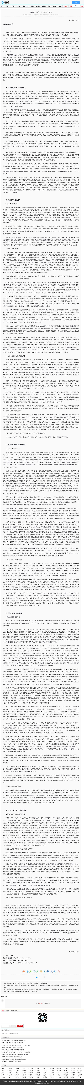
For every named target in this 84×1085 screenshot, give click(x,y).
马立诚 (17, 1070)
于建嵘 (73, 1068)
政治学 (18, 6)
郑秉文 (45, 1077)
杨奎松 (73, 1070)
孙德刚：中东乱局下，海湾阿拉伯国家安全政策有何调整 (16, 1045)
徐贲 (3, 1070)
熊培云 (80, 1073)
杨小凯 (17, 1077)
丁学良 (31, 1068)
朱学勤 (31, 1077)
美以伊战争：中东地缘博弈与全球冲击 (11, 1061)
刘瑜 (58, 1075)
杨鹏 (10, 1073)
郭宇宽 (10, 1070)
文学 (49, 6)
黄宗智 (66, 1068)
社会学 (32, 6)
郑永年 (17, 1068)
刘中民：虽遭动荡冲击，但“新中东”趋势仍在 (13, 1050)
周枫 (31, 1075)
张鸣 (65, 1070)
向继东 (38, 1070)
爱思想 (5, 2)
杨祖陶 (24, 1070)
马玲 (44, 1073)
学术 (8, 960)
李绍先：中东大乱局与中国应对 (10, 1033)
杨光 (79, 1077)
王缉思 (24, 1073)
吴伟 (44, 1075)
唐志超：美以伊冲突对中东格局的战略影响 (12, 1047)
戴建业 (52, 1070)
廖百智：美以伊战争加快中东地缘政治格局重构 (14, 1059)
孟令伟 (17, 1075)
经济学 (12, 6)
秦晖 (3, 1068)
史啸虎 (73, 1073)
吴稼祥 (80, 1075)
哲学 (60, 6)
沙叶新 (52, 1075)
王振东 (52, 1073)
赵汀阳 (45, 1070)
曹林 (38, 1068)
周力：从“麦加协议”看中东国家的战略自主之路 (13, 1040)
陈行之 (10, 1068)
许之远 (3, 1077)
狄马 (58, 1073)
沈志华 (31, 1070)
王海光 (80, 1070)
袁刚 (10, 1077)
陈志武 (80, 1068)
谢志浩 (66, 1077)
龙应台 (24, 1068)
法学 (7, 6)
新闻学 (38, 6)
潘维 (38, 1077)
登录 (40, 1003)
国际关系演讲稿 (22, 960)
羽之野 (59, 1077)
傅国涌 (52, 1068)
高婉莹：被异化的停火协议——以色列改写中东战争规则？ (17, 1052)
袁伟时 (66, 1073)
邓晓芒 (17, 1073)
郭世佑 (38, 1073)
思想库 (65, 6)
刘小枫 (10, 1075)
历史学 (54, 6)
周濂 (3, 1073)
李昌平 (59, 1070)
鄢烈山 (45, 1068)
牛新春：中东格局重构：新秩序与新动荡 (12, 1056)
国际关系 (25, 6)
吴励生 (24, 1077)
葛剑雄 (66, 1075)
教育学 (44, 6)
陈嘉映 (59, 1068)
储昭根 (73, 1075)
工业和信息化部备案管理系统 (42, 1083)
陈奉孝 (31, 1073)
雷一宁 (24, 1075)
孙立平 (73, 1077)
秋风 (3, 1075)
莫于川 (52, 1077)
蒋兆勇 (38, 1075)
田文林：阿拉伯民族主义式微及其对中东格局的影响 (15, 1054)
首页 (2, 6)
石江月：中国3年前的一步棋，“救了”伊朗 (12, 1043)
